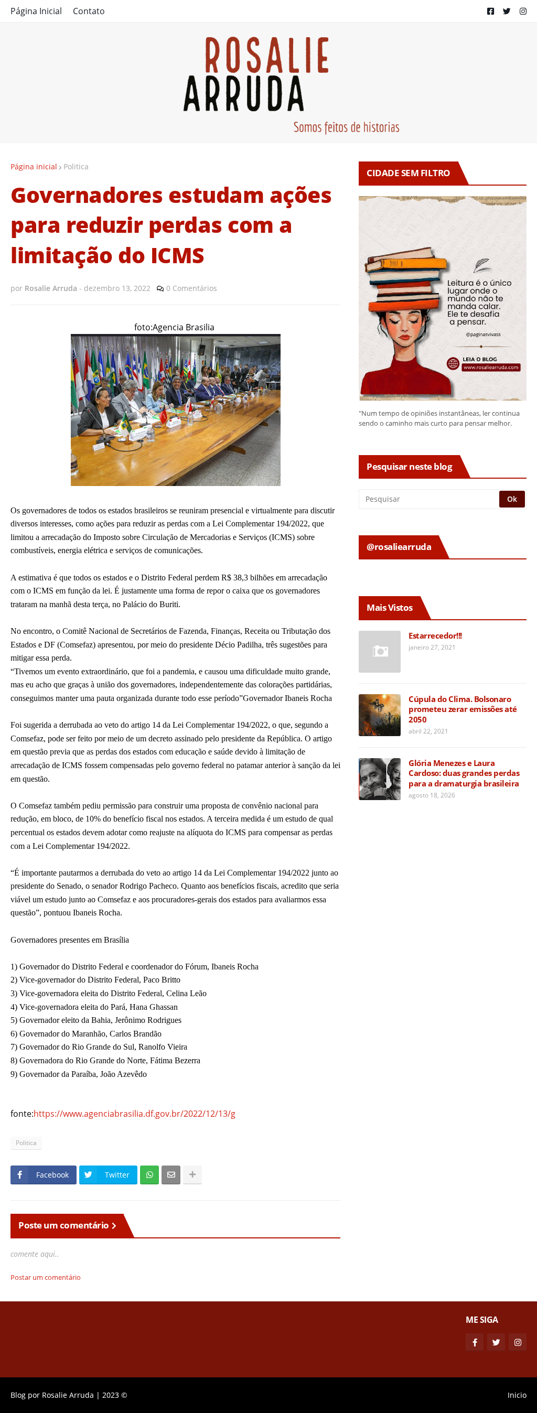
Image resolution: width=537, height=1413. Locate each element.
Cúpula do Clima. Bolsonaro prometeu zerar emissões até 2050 (463, 709)
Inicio (517, 1395)
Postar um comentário (45, 1277)
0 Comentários (191, 288)
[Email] (171, 1175)
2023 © (114, 1395)
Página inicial (33, 166)
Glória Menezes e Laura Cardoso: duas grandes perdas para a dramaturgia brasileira (464, 773)
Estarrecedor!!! (435, 636)
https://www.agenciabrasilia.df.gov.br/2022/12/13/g (134, 1113)
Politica (76, 166)
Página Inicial (36, 11)
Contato (89, 11)
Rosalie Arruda (68, 1395)
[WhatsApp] (149, 1175)
